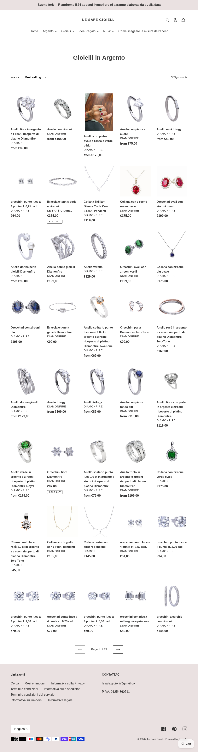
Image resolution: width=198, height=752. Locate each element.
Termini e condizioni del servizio (33, 694)
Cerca (15, 683)
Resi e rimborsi (35, 683)
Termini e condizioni (24, 689)
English (19, 729)
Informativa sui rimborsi (26, 700)
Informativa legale (60, 700)
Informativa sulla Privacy (68, 683)
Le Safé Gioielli (99, 20)
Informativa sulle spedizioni (62, 689)
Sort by (16, 77)
